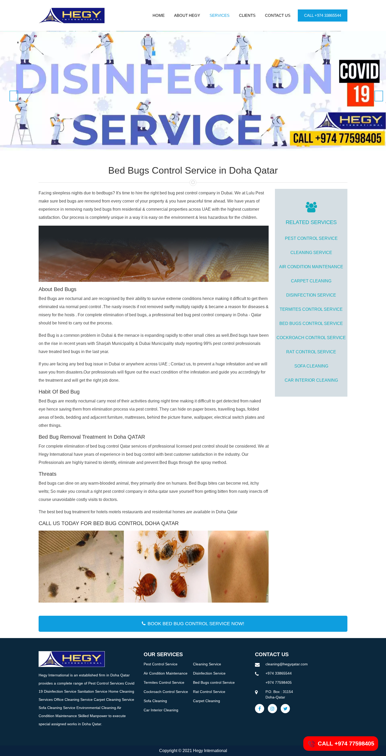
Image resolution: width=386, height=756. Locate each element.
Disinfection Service (311, 295)
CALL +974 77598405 (346, 743)
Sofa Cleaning (311, 366)
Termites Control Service (311, 309)
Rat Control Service (311, 352)
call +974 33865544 (322, 15)
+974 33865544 (278, 673)
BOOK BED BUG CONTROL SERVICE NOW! (196, 623)
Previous (10, 91)
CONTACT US (277, 15)
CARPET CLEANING (311, 281)
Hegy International (210, 750)
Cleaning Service (311, 252)
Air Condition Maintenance (311, 267)
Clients (247, 15)
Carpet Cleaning (206, 701)
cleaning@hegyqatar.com (286, 664)
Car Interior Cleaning (311, 380)
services (219, 15)
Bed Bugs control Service (311, 323)
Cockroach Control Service (311, 337)
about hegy (187, 15)
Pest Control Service (311, 238)
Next (375, 91)
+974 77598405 (278, 682)
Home (159, 15)
